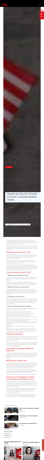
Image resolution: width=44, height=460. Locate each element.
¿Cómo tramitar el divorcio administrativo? (27, 423)
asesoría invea (7, 437)
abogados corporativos (8, 431)
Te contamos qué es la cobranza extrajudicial (28, 415)
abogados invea (7, 433)
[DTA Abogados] (5, 6)
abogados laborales (8, 435)
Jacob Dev (10, 224)
